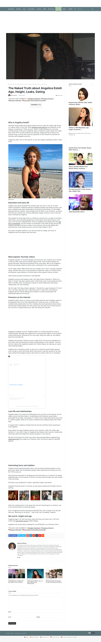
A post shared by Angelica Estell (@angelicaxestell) (27, 407)
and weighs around (22, 522)
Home (10, 85)
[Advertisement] (50, 23)
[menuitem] (70, 10)
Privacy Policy (18, 634)
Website (38, 618)
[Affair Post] (50, 4)
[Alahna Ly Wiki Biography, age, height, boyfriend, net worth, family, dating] (81, 118)
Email (9, 618)
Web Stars (58, 10)
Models (44, 10)
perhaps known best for (39, 129)
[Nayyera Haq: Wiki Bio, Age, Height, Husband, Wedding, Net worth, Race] (81, 95)
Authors (64, 10)
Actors (24, 10)
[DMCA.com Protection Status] (91, 634)
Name (10, 613)
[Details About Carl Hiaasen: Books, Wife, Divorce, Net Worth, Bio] (81, 141)
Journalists (38, 10)
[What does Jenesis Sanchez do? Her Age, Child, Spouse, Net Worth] (54, 575)
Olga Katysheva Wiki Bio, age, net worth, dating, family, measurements (35, 583)
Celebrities (18, 10)
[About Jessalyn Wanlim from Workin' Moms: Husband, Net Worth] (81, 160)
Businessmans (51, 10)
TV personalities (31, 10)
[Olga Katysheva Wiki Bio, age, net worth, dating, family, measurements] (35, 575)
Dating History (11, 10)
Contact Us (24, 634)
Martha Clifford (14, 96)
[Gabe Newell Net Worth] (81, 204)
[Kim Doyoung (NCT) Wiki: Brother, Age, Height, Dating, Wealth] (81, 181)
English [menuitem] (26, 638)
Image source (11, 200)
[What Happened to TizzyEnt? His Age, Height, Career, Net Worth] (16, 575)
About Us (12, 634)
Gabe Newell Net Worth (76, 213)
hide (39, 106)
